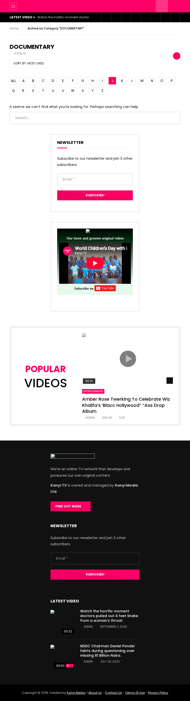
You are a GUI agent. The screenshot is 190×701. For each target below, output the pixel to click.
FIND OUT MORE (69, 506)
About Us (95, 693)
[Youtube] (126, 17)
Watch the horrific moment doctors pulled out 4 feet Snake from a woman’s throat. (64, 17)
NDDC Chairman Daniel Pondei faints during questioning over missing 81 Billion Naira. (107, 651)
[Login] (165, 17)
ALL (13, 80)
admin (90, 417)
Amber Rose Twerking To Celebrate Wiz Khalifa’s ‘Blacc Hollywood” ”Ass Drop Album (126, 405)
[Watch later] (146, 17)
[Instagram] (136, 17)
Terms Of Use (135, 693)
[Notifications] (156, 17)
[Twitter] (116, 17)
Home (14, 28)
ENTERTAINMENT (93, 391)
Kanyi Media (76, 693)
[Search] (174, 6)
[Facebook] (106, 17)
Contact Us (113, 693)
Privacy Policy (158, 693)
